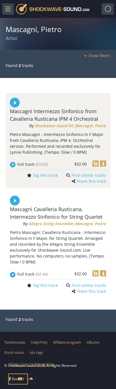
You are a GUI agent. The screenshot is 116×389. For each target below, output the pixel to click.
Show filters (99, 55)
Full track (32, 164)
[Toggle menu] (8, 9)
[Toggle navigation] (108, 9)
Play (15, 103)
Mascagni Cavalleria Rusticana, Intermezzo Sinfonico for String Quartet (56, 213)
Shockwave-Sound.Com (52, 9)
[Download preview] (103, 163)
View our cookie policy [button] (31, 364)
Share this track (91, 181)
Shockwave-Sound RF (54, 125)
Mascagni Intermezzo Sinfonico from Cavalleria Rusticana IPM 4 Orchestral (54, 115)
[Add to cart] (95, 163)
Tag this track (45, 175)
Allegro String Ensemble (51, 223)
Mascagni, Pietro (90, 125)
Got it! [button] (18, 379)
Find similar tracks (89, 175)
